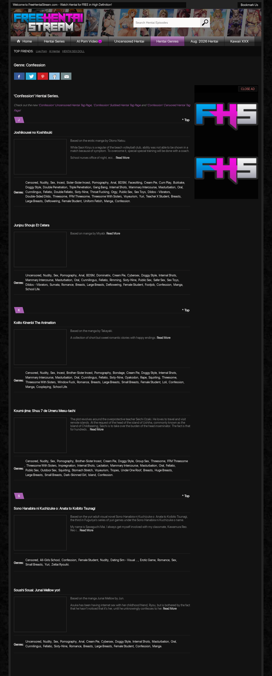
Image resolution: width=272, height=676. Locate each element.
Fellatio (47, 192)
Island (92, 475)
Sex (52, 182)
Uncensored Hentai (129, 41)
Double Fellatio (63, 192)
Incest (61, 182)
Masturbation (167, 187)
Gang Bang (100, 187)
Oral (180, 187)
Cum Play (165, 182)
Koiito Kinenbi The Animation (35, 323)
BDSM (122, 182)
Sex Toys (140, 192)
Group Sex (142, 461)
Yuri (141, 196)
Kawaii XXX (239, 41)
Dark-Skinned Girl (75, 475)
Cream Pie (150, 182)
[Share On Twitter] (31, 76)
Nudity (44, 182)
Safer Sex (159, 280)
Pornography (100, 182)
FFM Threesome (79, 196)
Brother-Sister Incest (79, 372)
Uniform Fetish (93, 201)
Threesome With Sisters (107, 196)
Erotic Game (148, 560)
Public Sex (125, 192)
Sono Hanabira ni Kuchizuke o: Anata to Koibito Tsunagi (54, 508)
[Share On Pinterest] (42, 76)
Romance (67, 284)
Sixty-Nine (81, 192)
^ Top (186, 120)
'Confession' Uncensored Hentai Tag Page (65, 105)
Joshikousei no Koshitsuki (33, 132)
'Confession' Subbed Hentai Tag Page (117, 105)
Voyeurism (130, 196)
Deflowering (52, 201)
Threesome (60, 196)
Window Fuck (66, 382)
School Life (33, 289)
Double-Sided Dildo (38, 196)
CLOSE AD (248, 89)
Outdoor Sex (49, 470)
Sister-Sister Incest (78, 182)
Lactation (102, 465)
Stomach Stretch (82, 470)
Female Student (72, 201)
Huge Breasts (163, 470)
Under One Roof (131, 470)
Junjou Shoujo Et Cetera (31, 225)
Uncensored (33, 275)
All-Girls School (50, 560)
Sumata (55, 284)
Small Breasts (130, 382)
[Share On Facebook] (19, 76)
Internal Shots (118, 187)
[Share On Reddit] (54, 76)
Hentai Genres (167, 41)
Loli (164, 382)
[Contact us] (66, 76)
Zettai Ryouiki (60, 564)
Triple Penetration (80, 187)
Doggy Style (33, 187)
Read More (122, 157)
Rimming (115, 280)
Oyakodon (131, 377)
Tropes (114, 470)
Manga (108, 201)
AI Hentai (54, 51)
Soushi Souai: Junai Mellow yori (37, 590)
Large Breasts (34, 201)
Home (27, 41)
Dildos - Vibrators (159, 192)
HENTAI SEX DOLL (73, 51)
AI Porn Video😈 (89, 41)
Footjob (150, 284)
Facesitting (135, 182)
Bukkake (178, 182)
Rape (143, 377)
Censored (32, 182)
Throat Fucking (99, 192)
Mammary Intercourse (143, 187)
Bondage (119, 372)
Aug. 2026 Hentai (204, 41)
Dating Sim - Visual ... (124, 560)
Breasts (176, 196)
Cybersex (133, 275)
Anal (113, 182)
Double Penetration (55, 187)
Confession (122, 201)
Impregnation (66, 465)
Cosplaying (43, 387)
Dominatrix (103, 275)
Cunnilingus (33, 192)
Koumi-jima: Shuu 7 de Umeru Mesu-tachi (44, 411)
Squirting (154, 377)
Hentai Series (54, 41)
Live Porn (41, 51)
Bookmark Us (249, 5)
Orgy (114, 192)
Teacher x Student (157, 196)
